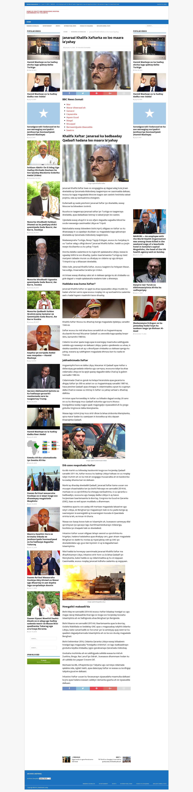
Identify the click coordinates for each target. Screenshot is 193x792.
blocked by (43, 661)
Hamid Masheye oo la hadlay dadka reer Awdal (42, 95)
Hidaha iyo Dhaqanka (86, 26)
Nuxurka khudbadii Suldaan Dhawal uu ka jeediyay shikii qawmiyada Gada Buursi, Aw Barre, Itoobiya (42, 226)
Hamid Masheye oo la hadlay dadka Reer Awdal (42, 433)
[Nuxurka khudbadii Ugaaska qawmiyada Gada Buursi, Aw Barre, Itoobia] (43, 276)
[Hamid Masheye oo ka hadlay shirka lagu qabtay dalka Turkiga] (43, 58)
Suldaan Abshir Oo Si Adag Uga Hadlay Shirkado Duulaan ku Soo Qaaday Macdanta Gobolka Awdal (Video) (43, 171)
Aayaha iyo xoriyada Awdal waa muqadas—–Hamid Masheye (41, 355)
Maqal (69, 120)
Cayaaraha (71, 114)
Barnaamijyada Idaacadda (79, 127)
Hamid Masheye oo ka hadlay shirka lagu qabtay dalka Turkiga (42, 65)
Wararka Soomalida (33, 26)
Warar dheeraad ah (76, 107)
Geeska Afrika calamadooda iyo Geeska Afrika (41, 459)
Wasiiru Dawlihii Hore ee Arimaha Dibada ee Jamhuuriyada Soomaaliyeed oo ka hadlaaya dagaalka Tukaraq (42, 539)
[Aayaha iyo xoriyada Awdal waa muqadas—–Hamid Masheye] (43, 349)
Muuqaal (70, 123)
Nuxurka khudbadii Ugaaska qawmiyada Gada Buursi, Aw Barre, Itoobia (42, 282)
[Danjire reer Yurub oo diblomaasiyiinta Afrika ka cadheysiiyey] (149, 281)
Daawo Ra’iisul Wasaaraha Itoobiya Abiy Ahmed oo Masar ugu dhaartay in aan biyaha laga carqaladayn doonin (43, 581)
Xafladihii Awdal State (103, 26)
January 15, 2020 (70, 47)
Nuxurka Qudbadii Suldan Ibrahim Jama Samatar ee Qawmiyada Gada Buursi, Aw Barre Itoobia (42, 315)
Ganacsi (70, 111)
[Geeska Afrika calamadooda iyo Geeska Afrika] (43, 454)
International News (70, 26)
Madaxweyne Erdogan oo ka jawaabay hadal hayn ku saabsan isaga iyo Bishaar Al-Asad (148, 327)
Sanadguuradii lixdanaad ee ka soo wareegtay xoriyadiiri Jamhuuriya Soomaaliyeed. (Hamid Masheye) (43, 130)
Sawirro (70, 130)
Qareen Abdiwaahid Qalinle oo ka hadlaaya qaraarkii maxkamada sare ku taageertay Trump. (43, 395)
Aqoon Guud (72, 117)
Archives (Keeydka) (33, 778)
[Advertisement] (129, 12)
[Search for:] (156, 26)
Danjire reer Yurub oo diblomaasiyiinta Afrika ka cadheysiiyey (147, 287)
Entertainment (47, 26)
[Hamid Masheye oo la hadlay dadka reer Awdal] (43, 90)
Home (29, 22)
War (68, 104)
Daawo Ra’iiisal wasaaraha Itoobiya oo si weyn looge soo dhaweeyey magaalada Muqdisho (42, 497)
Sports (58, 26)
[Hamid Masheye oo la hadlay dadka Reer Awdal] (43, 428)
